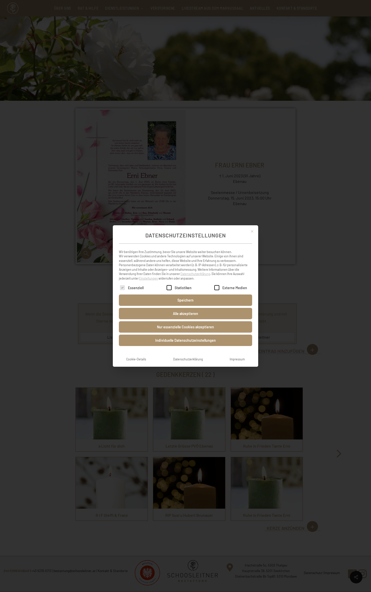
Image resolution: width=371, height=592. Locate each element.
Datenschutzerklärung (195, 274)
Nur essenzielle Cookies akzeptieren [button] (185, 327)
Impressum (237, 359)
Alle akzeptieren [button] (185, 313)
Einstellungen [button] (148, 278)
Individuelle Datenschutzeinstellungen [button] (185, 340)
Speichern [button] (185, 300)
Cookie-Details (136, 359)
